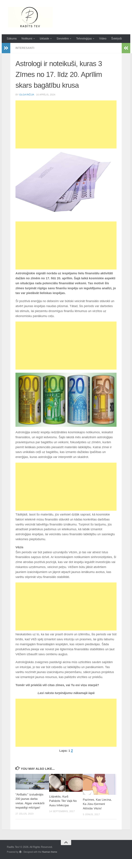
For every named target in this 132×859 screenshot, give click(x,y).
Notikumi (26, 38)
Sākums (12, 38)
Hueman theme (49, 852)
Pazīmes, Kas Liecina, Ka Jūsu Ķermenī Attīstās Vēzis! (97, 804)
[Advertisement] (66, 124)
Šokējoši (116, 38)
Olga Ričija (26, 94)
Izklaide (44, 38)
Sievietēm (63, 38)
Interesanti (24, 48)
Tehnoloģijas (84, 38)
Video (102, 38)
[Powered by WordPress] (20, 852)
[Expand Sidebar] (6, 48)
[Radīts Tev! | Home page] (31, 17)
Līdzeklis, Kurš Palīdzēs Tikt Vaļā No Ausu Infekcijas (63, 801)
